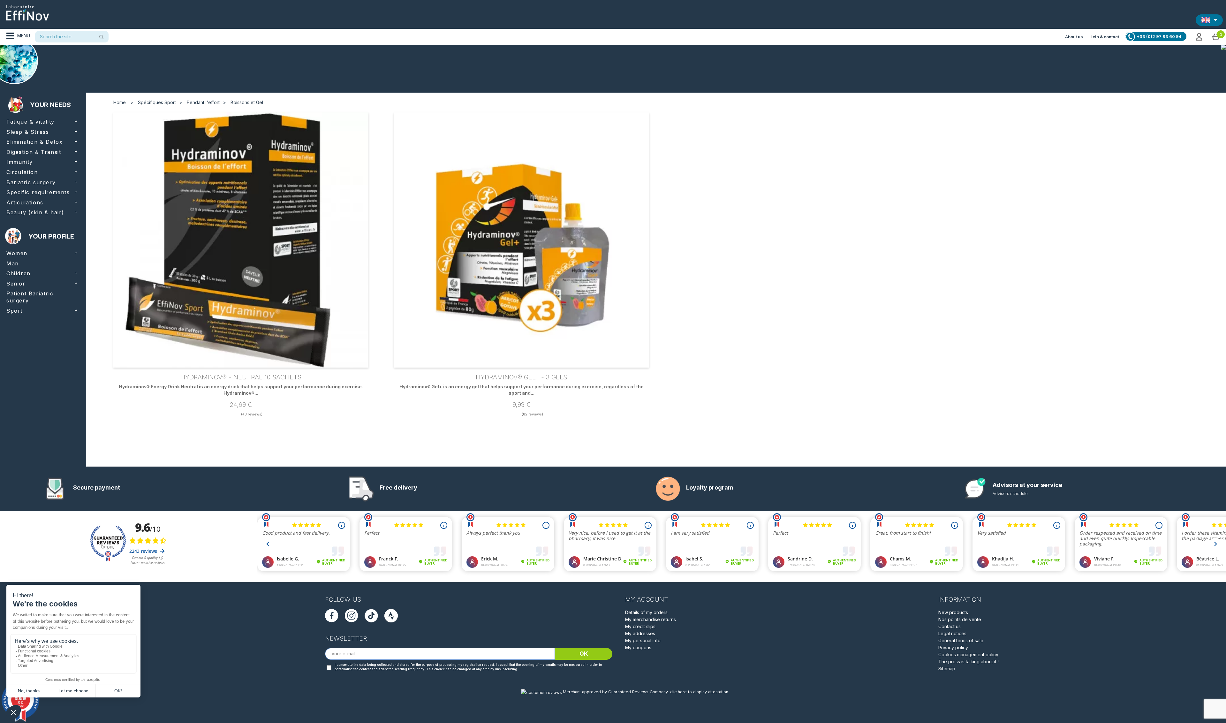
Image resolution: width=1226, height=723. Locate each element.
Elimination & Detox (34, 142)
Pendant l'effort (203, 102)
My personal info (643, 640)
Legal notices (952, 633)
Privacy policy (953, 647)
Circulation (22, 172)
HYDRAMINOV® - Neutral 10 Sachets (240, 377)
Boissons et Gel (247, 102)
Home (119, 102)
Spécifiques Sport (157, 102)
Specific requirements (38, 192)
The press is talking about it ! (968, 661)
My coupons (638, 647)
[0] (1216, 36)
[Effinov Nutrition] (27, 10)
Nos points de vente (959, 619)
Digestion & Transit (33, 152)
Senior (16, 283)
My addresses (640, 633)
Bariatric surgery (31, 182)
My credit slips (640, 626)
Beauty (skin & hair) (35, 212)
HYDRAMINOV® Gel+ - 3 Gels (521, 377)
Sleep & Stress (27, 132)
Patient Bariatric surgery (29, 297)
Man (12, 263)
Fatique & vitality (30, 121)
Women (16, 253)
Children (18, 273)
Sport (14, 311)
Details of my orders (646, 612)
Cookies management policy (968, 654)
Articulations (24, 202)
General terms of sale (960, 640)
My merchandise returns (650, 619)
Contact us (949, 626)
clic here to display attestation (699, 691)
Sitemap (946, 668)
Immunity (19, 162)
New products (953, 612)
